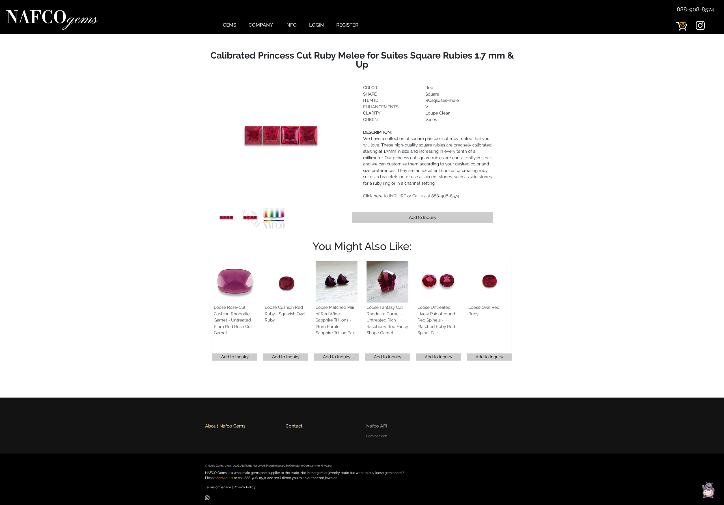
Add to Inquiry (422, 217)
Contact (294, 426)
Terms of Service (218, 487)
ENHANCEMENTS (380, 106)
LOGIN (316, 25)
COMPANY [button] (261, 25)
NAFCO (51, 19)
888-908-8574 (695, 9)
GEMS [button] (229, 25)
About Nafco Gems (225, 426)
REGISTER (347, 25)
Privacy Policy (245, 487)
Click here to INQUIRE (384, 195)
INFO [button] (291, 25)
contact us (224, 478)
